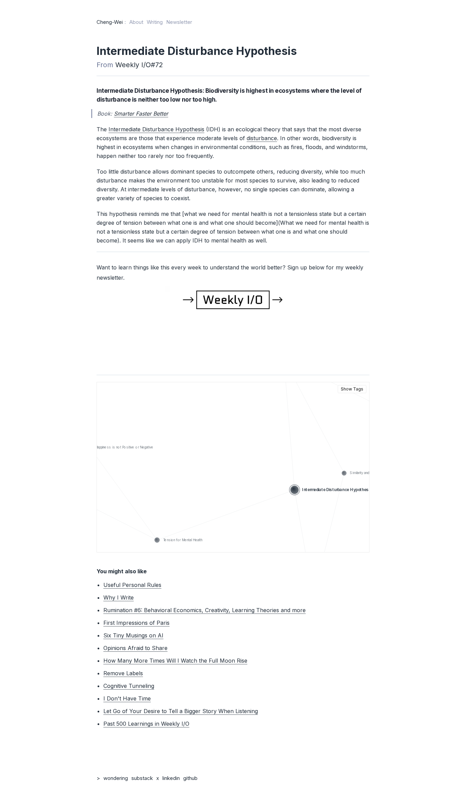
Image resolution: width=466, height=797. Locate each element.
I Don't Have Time (127, 698)
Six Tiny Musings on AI (133, 635)
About (136, 22)
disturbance (262, 138)
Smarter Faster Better (141, 113)
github (190, 778)
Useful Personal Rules (132, 584)
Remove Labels (123, 673)
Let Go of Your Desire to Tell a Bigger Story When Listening (180, 711)
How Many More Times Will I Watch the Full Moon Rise (175, 660)
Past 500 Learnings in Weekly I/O (146, 723)
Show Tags (352, 389)
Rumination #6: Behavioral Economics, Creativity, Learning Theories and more (204, 610)
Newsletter (179, 22)
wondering (115, 778)
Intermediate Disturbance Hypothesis (156, 129)
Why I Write (118, 597)
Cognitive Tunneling (128, 685)
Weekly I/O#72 (139, 65)
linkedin (171, 778)
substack (142, 778)
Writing (155, 22)
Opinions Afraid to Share (135, 648)
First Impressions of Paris (136, 622)
